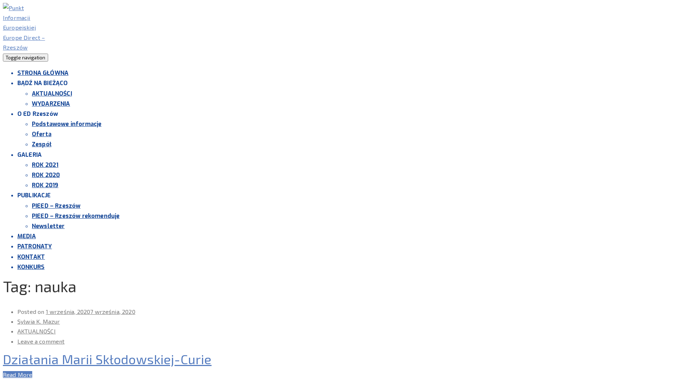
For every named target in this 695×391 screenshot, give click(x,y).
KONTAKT (31, 257)
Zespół (41, 144)
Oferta (41, 134)
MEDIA (26, 236)
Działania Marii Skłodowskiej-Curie (107, 359)
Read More (17, 374)
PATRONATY (34, 246)
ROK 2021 (45, 165)
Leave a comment (40, 341)
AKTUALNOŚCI (52, 93)
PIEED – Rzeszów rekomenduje (75, 216)
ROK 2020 (46, 175)
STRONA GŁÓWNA (42, 73)
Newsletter (48, 226)
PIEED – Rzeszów (56, 206)
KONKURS (31, 267)
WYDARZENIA (51, 104)
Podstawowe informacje (66, 124)
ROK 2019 (45, 185)
